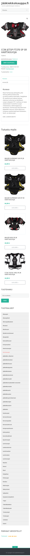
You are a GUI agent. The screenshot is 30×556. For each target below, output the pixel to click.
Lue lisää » (15, 168)
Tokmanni (4, 536)
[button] (27, 18)
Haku (5, 300)
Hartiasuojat (10, 69)
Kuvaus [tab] (5, 78)
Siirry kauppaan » (9, 63)
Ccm (11, 72)
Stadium (15, 59)
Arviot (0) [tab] (5, 82)
